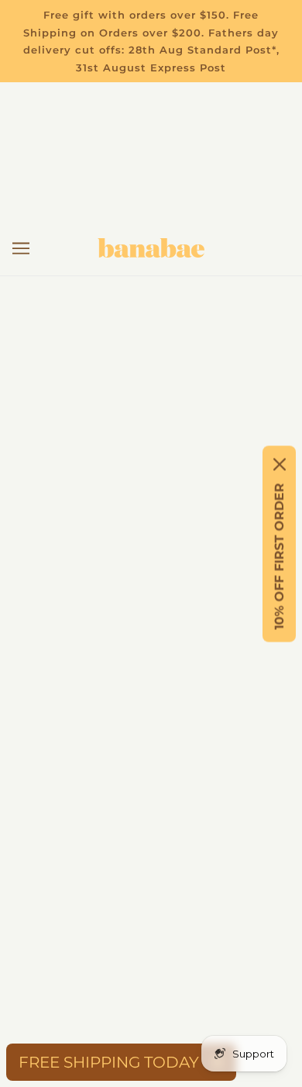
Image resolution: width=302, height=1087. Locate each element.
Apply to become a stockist (151, 715)
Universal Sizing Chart (151, 597)
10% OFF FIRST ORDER (279, 556)
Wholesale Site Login (151, 739)
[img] (83, 893)
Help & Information (151, 573)
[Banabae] (151, 248)
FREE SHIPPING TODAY (109, 1062)
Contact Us (151, 550)
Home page (189, 379)
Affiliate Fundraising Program (151, 668)
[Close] (279, 464)
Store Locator (151, 621)
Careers (151, 645)
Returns (151, 526)
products (202, 396)
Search (151, 692)
